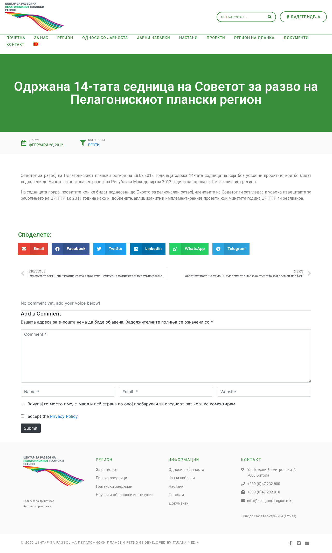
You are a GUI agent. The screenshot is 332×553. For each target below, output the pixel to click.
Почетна (15, 38)
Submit (31, 428)
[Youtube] (307, 543)
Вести (94, 145)
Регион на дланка (254, 38)
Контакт (15, 44)
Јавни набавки (153, 38)
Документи (296, 38)
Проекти (216, 38)
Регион (65, 38)
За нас (41, 38)
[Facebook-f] (290, 543)
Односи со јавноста (105, 38)
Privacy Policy (64, 416)
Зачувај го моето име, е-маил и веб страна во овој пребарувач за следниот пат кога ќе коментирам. (131, 403)
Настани (188, 38)
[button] (303, 16)
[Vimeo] (299, 543)
